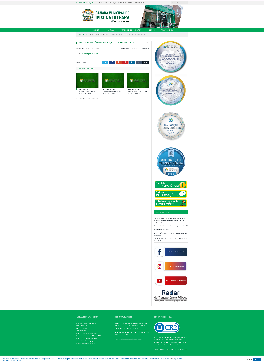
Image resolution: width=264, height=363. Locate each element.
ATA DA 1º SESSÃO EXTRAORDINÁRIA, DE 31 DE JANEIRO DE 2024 (137, 91)
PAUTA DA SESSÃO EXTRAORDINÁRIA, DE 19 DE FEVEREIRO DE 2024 (87, 91)
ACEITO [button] (257, 359)
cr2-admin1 (82, 48)
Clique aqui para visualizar (89, 54)
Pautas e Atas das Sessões (141, 48)
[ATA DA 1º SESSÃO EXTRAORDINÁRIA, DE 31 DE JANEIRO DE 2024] (138, 80)
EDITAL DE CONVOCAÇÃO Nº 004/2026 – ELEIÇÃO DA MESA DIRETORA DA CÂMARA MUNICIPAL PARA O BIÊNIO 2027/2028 (169, 220)
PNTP (162, 349)
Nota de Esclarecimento (161, 229)
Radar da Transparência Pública (177, 349)
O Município (96, 30)
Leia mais (172, 359)
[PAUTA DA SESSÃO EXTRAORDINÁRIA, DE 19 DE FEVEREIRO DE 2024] (87, 80)
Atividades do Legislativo (131, 30)
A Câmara (110, 30)
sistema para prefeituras (179, 337)
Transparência (167, 30)
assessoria (168, 340)
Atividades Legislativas (125, 48)
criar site (166, 337)
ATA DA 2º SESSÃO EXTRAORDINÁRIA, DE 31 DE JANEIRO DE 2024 (112, 91)
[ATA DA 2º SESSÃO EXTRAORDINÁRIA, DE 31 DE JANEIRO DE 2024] (113, 80)
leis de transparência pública (163, 345)
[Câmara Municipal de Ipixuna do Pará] (132, 15)
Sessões (152, 30)
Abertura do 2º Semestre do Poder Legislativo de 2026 (117, 3)
